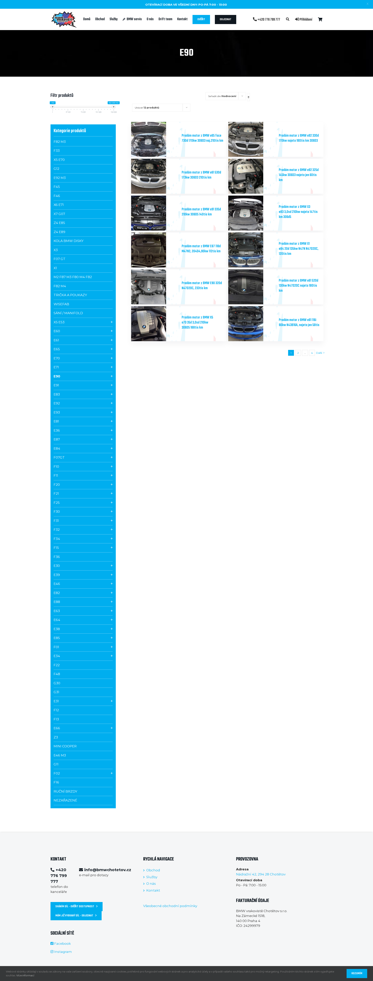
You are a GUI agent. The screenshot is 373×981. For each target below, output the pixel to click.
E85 (57, 638)
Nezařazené (65, 800)
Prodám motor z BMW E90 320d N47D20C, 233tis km (202, 285)
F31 (56, 521)
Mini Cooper (65, 746)
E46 (57, 584)
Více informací (25, 975)
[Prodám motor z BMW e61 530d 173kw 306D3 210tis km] (155, 176)
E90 (57, 376)
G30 (57, 683)
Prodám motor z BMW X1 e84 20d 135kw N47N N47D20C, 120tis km (298, 249)
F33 (57, 151)
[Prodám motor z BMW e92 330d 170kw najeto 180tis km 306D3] (252, 139)
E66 (57, 728)
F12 (56, 710)
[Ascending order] (248, 97)
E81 (56, 421)
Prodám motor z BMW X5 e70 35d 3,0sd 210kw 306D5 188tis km (197, 322)
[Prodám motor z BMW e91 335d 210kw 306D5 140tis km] (155, 213)
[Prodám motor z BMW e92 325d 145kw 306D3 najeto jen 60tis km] (252, 176)
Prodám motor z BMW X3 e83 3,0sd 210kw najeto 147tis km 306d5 (298, 212)
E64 (57, 620)
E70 (57, 358)
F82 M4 (60, 286)
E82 (57, 593)
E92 (57, 403)
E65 (57, 349)
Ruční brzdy (65, 791)
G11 (56, 764)
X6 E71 (59, 205)
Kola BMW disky (69, 241)
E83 (57, 394)
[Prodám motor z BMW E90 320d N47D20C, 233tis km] (155, 286)
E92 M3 (60, 178)
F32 (57, 530)
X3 (56, 250)
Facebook (62, 943)
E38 (57, 629)
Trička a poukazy (70, 295)
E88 (57, 602)
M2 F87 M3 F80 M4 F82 (73, 277)
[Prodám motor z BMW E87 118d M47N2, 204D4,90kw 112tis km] (155, 249)
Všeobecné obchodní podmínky (170, 906)
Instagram (63, 952)
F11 (56, 475)
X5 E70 (59, 160)
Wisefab (61, 304)
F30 (57, 511)
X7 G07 (59, 214)
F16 (56, 782)
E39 (57, 575)
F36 (57, 557)
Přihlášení (305, 19)
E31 (56, 701)
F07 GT (59, 259)
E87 (57, 439)
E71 (56, 367)
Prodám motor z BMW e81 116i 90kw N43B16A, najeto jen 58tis (299, 322)
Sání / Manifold (68, 313)
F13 (56, 719)
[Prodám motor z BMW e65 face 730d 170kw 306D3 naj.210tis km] (155, 139)
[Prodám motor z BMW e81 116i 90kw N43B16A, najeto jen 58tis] (252, 323)
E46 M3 (60, 755)
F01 (56, 647)
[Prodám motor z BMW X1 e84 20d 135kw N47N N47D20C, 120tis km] (252, 249)
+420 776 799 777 (268, 19)
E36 (57, 430)
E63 (57, 611)
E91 (56, 385)
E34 (57, 656)
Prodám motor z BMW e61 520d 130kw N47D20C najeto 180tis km (298, 286)
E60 (57, 331)
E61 (56, 340)
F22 (57, 665)
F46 (57, 196)
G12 (56, 169)
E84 (57, 448)
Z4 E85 (59, 223)
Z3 (56, 737)
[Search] (287, 19)
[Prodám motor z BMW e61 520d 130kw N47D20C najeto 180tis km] (252, 286)
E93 (57, 412)
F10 (56, 466)
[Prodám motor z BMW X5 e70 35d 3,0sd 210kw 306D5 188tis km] (155, 323)
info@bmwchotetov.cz (107, 869)
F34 (57, 539)
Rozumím (356, 973)
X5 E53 (59, 322)
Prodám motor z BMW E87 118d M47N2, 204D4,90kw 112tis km (201, 249)
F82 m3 (60, 142)
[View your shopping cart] (320, 19)
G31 (56, 692)
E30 (57, 566)
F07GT (59, 457)
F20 (57, 485)
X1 (55, 268)
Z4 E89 (59, 232)
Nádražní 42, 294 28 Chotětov (261, 874)
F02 (57, 773)
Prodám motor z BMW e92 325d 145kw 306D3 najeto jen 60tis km (299, 175)
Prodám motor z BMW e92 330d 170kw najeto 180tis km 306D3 (299, 138)
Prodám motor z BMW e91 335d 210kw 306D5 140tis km (201, 212)
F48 (57, 674)
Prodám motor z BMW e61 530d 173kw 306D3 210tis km (201, 175)
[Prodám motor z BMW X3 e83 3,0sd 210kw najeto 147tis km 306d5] (252, 213)
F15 (56, 548)
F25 (57, 503)
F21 (56, 493)
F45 (57, 187)
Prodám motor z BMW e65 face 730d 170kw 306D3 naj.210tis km (202, 138)
